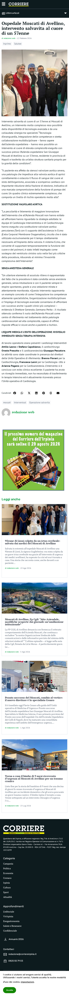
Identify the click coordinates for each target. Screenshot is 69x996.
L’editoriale (8, 911)
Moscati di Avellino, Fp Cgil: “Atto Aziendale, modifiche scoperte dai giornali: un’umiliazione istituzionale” (34, 622)
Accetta (9, 990)
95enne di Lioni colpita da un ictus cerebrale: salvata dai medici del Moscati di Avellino (32, 542)
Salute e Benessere (12, 925)
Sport (6, 892)
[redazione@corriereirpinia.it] (5, 954)
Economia (8, 873)
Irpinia (6, 882)
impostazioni (27, 981)
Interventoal (20, 402)
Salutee (17, 44)
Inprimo (7, 44)
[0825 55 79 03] (5, 961)
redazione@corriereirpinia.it (22, 954)
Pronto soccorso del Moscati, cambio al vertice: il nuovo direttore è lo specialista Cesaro (34, 699)
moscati (7, 402)
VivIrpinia (8, 916)
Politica (7, 868)
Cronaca (7, 877)
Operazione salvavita (39, 402)
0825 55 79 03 (15, 960)
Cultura (7, 887)
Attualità (7, 896)
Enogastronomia (11, 921)
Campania (8, 863)
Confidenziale (10, 930)
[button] (14, 393)
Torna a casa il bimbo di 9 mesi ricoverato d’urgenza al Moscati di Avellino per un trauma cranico (34, 778)
